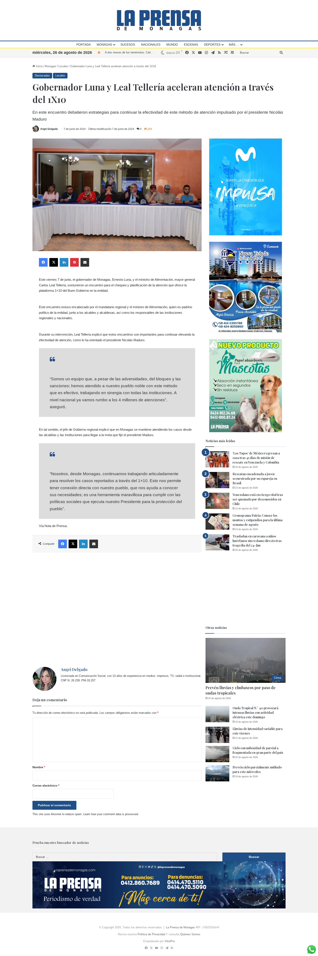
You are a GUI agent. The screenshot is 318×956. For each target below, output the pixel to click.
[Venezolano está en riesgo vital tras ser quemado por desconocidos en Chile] (217, 501)
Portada (83, 44)
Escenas (191, 44)
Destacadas (42, 75)
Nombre (38, 767)
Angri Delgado (49, 129)
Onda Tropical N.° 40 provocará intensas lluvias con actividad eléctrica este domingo (255, 712)
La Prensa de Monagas (180, 927)
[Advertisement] (117, 609)
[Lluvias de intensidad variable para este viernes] (217, 735)
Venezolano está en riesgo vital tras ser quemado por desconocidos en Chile (258, 499)
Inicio (39, 66)
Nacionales (150, 44)
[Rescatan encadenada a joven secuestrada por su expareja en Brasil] (217, 480)
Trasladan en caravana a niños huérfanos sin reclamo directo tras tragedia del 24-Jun (257, 540)
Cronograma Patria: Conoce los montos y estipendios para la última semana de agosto (258, 520)
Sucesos (127, 44)
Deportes (212, 44)
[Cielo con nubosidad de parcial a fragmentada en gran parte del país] (217, 754)
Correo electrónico (45, 785)
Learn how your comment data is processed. (111, 814)
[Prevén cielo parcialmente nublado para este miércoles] (217, 773)
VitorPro (170, 941)
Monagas (104, 44)
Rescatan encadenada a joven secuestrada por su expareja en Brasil (255, 478)
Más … (234, 44)
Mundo (172, 44)
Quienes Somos (190, 934)
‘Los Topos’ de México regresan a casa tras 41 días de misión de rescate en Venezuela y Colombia (256, 457)
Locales (63, 66)
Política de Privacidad (151, 934)
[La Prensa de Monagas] (159, 20)
